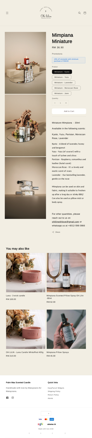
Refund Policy (46, 433)
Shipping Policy (54, 391)
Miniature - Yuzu (62, 77)
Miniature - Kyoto (62, 72)
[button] (7, 13)
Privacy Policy (35, 433)
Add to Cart (69, 111)
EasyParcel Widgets (56, 388)
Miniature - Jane (62, 93)
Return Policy (53, 395)
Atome (50, 398)
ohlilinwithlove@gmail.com (65, 222)
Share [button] (57, 232)
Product (55, 67)
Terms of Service (22, 433)
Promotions (57, 54)
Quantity (55, 98)
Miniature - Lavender (64, 83)
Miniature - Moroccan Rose (66, 88)
